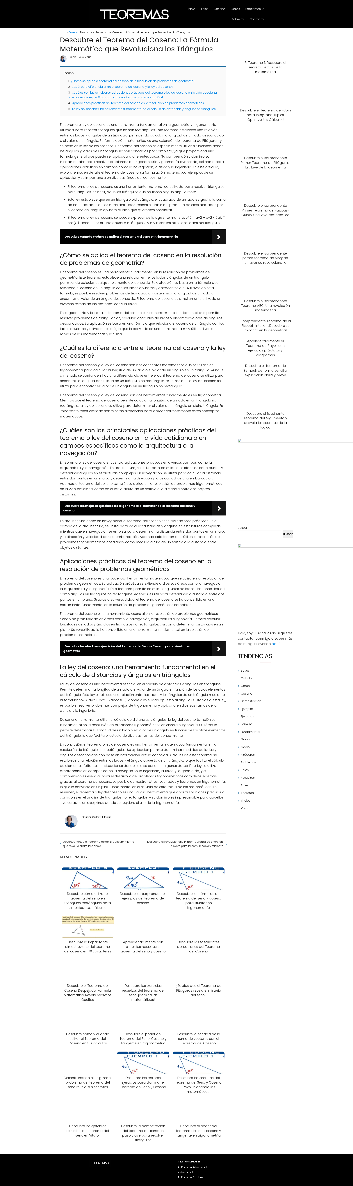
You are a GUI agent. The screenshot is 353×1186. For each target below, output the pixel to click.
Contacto (256, 19)
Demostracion (251, 701)
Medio (245, 747)
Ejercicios (247, 716)
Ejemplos (247, 709)
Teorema (247, 793)
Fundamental (250, 732)
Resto (245, 770)
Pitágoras (248, 755)
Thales (245, 801)
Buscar (243, 528)
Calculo (246, 678)
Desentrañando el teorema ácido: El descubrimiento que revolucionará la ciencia (98, 844)
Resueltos (248, 778)
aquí (275, 643)
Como (245, 686)
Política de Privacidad (192, 1167)
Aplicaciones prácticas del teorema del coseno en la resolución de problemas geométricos (138, 103)
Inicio (191, 9)
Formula (246, 724)
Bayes (245, 670)
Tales (204, 9)
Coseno (219, 9)
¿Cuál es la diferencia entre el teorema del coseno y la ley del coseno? (122, 87)
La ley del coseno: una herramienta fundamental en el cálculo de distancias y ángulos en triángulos (144, 109)
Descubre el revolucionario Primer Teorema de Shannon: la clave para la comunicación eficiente (185, 844)
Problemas (253, 9)
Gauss (235, 9)
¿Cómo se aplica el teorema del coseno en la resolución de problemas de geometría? (133, 81)
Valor (244, 808)
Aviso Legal (185, 1172)
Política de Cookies (190, 1177)
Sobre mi (237, 19)
